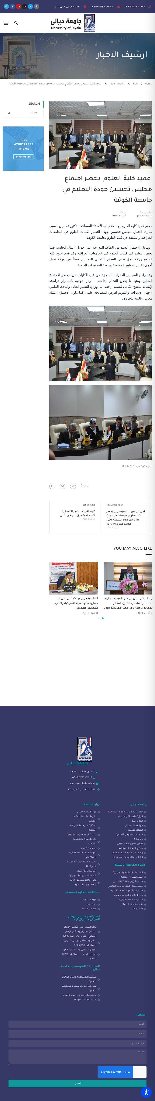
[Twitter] (30, 6)
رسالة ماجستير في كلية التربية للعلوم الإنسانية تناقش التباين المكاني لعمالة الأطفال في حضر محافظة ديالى (128, 603)
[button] (103, 618)
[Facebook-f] (12, 6)
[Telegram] (6, 6)
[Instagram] (24, 6)
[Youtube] (18, 6)
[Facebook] (73, 486)
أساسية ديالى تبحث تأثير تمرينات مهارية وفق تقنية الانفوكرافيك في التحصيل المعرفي (76, 603)
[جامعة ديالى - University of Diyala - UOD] (72, 23)
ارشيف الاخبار (117, 84)
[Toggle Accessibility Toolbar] (146, 1092)
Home (148, 84)
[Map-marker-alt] (36, 6)
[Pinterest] (52, 486)
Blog (135, 84)
